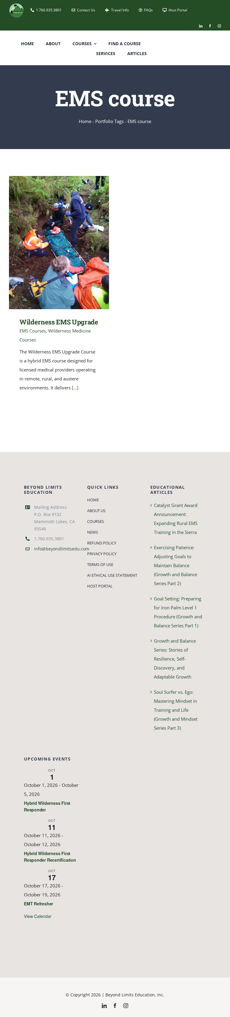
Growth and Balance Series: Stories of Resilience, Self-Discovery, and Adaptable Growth (175, 659)
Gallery (68, 242)
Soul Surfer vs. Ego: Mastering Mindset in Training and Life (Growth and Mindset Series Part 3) (175, 710)
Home (85, 121)
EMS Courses (32, 331)
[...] (75, 388)
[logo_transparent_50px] (16, 5)
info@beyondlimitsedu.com (61, 549)
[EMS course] (59, 242)
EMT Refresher (38, 904)
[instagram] (219, 26)
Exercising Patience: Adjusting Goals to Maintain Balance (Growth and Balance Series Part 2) (175, 565)
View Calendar (38, 916)
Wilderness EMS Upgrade (50, 242)
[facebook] (210, 26)
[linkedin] (200, 26)
